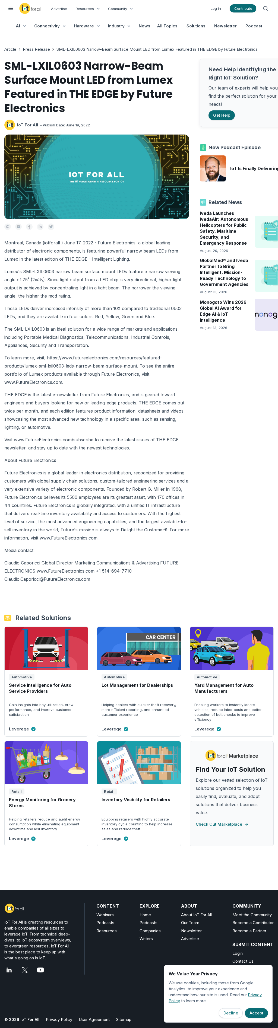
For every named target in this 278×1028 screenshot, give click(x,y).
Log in (216, 8)
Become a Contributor (253, 922)
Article (10, 49)
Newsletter (225, 25)
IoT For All (27, 124)
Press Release (36, 49)
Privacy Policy (59, 1019)
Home (145, 914)
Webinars (105, 914)
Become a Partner (249, 930)
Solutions (196, 25)
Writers (146, 938)
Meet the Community (252, 914)
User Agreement (94, 1019)
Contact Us (243, 961)
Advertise (59, 9)
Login (237, 953)
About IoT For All (196, 914)
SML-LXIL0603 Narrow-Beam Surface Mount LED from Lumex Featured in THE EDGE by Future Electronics (157, 49)
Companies (150, 930)
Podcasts (105, 922)
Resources (106, 930)
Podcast (253, 25)
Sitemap (123, 1019)
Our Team (190, 922)
